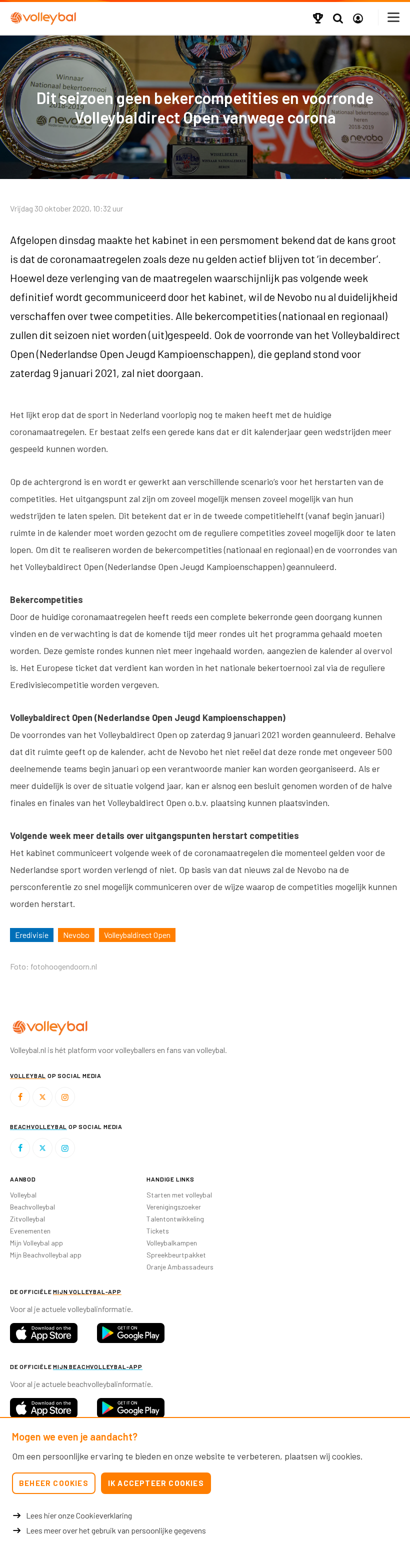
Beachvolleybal (32, 1206)
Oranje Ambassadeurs (180, 1266)
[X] (42, 1097)
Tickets (157, 1230)
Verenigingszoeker (173, 1206)
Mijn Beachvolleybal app (46, 1254)
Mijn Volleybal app (36, 1242)
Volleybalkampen (171, 1242)
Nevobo (76, 935)
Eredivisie (31, 935)
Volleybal (23, 1194)
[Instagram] (65, 1097)
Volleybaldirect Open (137, 935)
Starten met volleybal (179, 1194)
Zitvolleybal (27, 1218)
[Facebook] (20, 1097)
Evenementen (30, 1230)
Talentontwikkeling (175, 1218)
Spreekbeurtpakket (176, 1254)
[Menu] (394, 17)
